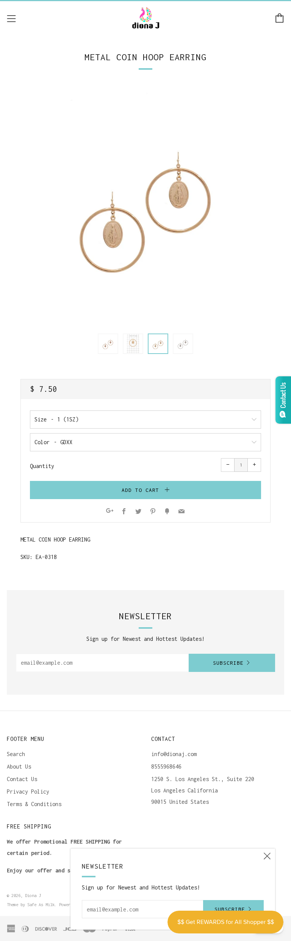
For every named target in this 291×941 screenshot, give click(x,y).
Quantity (42, 466)
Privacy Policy (28, 791)
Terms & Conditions (34, 804)
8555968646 (166, 766)
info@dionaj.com (174, 754)
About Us (19, 766)
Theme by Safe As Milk (31, 904)
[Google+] (109, 512)
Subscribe (228, 663)
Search (16, 754)
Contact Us (22, 779)
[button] (108, 343)
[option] (145, 205)
